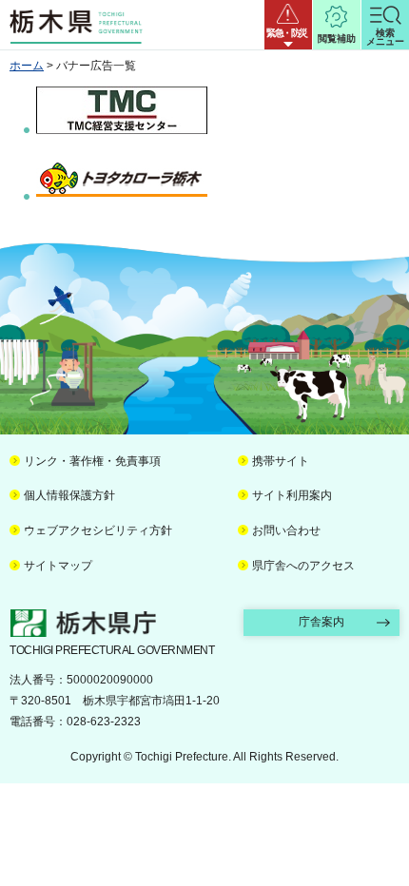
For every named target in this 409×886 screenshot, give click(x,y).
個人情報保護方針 (69, 495)
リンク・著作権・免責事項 (92, 461)
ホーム (27, 65)
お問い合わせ (286, 530)
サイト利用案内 (292, 495)
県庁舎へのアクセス (303, 565)
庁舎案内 (321, 621)
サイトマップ (58, 565)
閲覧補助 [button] (337, 38)
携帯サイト (280, 461)
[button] (288, 24)
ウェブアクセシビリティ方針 (98, 530)
